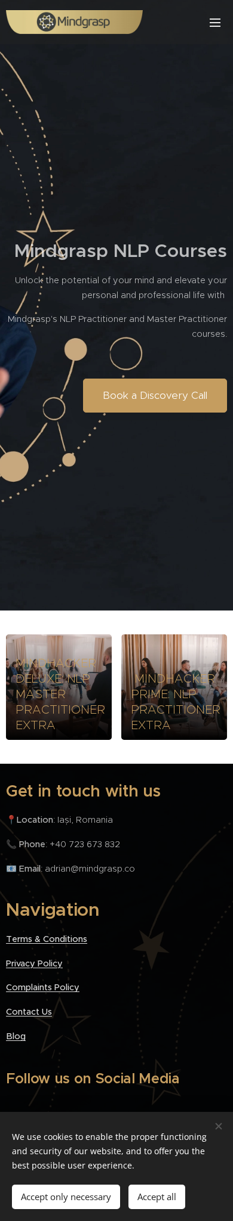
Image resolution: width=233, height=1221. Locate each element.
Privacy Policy (34, 963)
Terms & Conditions (46, 939)
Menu (215, 22)
